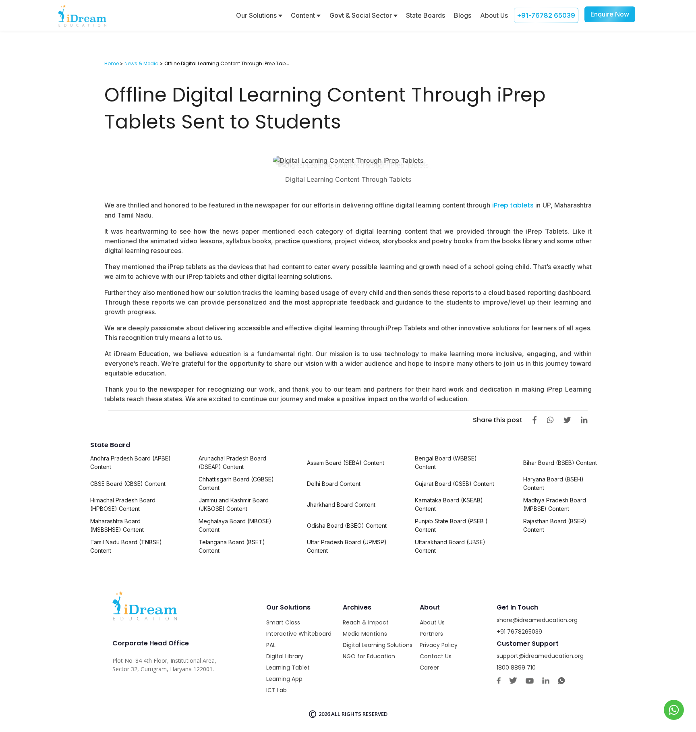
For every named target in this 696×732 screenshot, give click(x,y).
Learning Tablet (288, 668)
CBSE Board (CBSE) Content (128, 483)
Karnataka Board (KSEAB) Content (449, 504)
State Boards (425, 15)
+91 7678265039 (519, 632)
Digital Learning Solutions (377, 645)
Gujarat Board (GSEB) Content (454, 483)
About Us (494, 15)
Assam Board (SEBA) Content (345, 462)
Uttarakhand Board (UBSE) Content (450, 546)
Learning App (284, 679)
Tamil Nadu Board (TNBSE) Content (126, 546)
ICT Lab (276, 690)
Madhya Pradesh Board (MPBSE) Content (554, 504)
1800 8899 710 (516, 668)
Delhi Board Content (333, 483)
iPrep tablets (512, 205)
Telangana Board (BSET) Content (232, 546)
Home (111, 63)
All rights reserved (359, 713)
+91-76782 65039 (546, 15)
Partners (431, 634)
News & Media (141, 63)
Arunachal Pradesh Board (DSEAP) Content (232, 462)
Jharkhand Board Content (341, 504)
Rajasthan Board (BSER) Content (554, 525)
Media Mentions (365, 634)
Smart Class (283, 622)
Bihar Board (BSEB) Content (560, 462)
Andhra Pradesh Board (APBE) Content (130, 462)
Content (304, 15)
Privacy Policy (439, 645)
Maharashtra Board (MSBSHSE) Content (117, 525)
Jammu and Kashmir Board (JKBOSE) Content (234, 504)
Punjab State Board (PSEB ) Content (451, 525)
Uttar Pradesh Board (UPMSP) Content (347, 546)
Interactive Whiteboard (298, 634)
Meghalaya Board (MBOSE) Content (235, 525)
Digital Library (284, 656)
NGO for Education (369, 656)
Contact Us (436, 656)
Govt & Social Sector (361, 15)
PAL (271, 645)
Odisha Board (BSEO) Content (347, 525)
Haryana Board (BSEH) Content (553, 483)
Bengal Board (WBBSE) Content (446, 462)
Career (429, 668)
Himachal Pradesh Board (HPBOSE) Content (122, 504)
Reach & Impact (366, 622)
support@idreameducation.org (540, 656)
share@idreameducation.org (537, 620)
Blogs (462, 15)
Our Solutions (257, 15)
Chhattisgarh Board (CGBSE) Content (236, 483)
